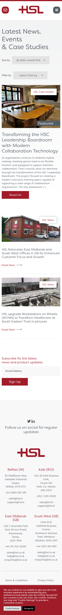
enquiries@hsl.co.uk (15, 559)
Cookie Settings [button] (12, 608)
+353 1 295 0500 (46, 496)
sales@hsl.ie (16, 498)
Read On (15, 195)
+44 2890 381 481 (15, 492)
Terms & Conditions (16, 580)
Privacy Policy (46, 580)
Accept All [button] (28, 608)
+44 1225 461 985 (46, 546)
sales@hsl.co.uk (16, 552)
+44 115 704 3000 (15, 546)
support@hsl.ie (15, 502)
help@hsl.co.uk (15, 556)
